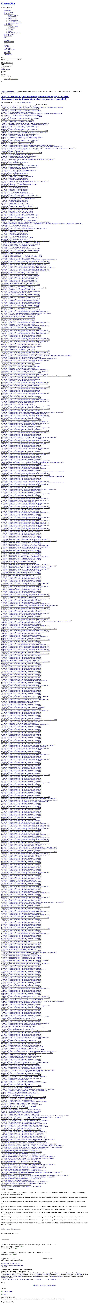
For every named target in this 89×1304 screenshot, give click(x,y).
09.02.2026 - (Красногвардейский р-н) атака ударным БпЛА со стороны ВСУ (23, 1137)
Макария (79, 1274)
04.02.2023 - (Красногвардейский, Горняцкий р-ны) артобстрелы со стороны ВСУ (25, 654)
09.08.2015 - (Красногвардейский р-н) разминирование (17, 212)
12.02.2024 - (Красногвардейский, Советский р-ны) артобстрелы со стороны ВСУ (25, 1017)
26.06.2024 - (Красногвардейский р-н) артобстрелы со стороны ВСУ (21, 1059)
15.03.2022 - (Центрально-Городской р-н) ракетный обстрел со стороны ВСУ (23, 288)
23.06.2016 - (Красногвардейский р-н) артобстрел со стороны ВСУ (20, 248)
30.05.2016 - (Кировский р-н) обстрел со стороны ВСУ (17, 237)
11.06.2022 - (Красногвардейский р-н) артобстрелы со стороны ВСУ (21, 346)
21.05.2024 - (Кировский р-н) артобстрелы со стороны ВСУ (18, 1048)
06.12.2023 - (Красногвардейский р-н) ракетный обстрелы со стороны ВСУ (23, 969)
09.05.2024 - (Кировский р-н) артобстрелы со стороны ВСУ (18, 1040)
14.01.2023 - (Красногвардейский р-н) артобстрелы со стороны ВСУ (21, 635)
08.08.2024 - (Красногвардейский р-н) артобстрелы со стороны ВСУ (21, 1078)
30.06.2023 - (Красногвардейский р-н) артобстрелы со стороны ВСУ (21, 792)
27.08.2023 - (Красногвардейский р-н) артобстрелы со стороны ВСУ (21, 875)
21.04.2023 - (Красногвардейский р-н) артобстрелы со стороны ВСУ (21, 717)
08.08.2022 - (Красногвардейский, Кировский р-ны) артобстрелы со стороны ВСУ (25, 415)
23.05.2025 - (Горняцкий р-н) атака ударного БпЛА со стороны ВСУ (21, 1111)
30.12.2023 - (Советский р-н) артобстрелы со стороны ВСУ (18, 984)
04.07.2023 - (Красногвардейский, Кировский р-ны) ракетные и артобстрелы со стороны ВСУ (29, 798)
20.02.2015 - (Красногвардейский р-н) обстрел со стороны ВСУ (19, 165)
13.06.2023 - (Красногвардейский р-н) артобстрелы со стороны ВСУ (21, 770)
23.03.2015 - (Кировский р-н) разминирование (14, 178)
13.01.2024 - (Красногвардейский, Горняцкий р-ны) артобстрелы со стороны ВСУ (25, 996)
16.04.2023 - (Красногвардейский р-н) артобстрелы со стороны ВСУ (21, 712)
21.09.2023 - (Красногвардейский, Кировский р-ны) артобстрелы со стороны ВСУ (25, 914)
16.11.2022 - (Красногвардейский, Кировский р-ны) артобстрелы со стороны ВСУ (25, 556)
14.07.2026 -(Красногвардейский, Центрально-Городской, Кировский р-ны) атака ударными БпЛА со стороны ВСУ (35, 1175)
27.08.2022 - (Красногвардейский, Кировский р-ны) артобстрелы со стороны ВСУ (25, 442)
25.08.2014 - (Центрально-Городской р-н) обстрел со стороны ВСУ (20, 118)
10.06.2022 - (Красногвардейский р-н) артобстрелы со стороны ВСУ (21, 344)
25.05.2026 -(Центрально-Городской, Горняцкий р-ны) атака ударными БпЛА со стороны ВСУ (29, 1144)
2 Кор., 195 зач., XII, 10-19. (8, 1279)
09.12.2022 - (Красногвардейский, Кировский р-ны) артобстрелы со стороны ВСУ (25, 586)
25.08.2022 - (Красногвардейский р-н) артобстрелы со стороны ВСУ (21, 439)
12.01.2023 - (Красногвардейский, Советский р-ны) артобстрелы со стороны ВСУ (25, 632)
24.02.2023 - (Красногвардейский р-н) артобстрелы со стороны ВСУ (21, 682)
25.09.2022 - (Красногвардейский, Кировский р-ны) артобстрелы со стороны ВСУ (25, 481)
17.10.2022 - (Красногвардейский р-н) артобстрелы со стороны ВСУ (21, 514)
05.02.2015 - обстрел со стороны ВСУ (12, 151)
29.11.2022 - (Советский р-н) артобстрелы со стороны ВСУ (18, 575)
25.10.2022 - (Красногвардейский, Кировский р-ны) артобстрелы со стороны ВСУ (25, 525)
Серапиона (61, 1273)
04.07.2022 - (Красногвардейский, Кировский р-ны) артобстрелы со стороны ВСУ (25, 374)
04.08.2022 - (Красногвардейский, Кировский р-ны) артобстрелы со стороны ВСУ (25, 409)
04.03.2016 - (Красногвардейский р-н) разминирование (17, 226)
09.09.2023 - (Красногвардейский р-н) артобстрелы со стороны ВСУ (21, 896)
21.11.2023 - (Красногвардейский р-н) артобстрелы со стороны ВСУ (21, 958)
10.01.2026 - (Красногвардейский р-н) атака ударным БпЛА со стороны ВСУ (23, 1133)
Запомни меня (7, 66)
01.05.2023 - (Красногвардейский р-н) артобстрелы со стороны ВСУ (21, 726)
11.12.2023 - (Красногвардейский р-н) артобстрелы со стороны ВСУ (21, 973)
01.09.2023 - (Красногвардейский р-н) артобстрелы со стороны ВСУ (21, 883)
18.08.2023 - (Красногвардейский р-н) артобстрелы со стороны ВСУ (21, 861)
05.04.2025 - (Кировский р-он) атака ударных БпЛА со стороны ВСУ (21, 1104)
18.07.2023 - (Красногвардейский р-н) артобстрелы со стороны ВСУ (21, 817)
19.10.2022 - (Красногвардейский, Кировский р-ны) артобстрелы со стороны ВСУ (25, 517)
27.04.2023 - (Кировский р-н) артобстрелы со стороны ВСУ (18, 723)
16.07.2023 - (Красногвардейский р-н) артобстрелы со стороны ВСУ (21, 814)
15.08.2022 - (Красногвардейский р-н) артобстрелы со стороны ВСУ (21, 426)
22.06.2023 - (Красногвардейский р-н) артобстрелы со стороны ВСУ (21, 781)
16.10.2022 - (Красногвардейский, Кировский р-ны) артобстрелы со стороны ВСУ (25, 512)
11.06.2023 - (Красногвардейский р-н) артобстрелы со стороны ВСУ (21, 767)
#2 (3, 1252)
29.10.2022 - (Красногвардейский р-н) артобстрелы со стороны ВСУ (21, 531)
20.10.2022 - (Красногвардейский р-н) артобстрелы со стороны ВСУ (21, 519)
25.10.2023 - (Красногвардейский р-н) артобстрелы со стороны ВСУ (21, 944)
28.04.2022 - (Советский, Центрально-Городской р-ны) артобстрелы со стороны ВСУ (26, 313)
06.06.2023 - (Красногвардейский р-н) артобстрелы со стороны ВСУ (21, 761)
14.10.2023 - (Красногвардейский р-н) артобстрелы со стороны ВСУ (21, 932)
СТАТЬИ (10, 29)
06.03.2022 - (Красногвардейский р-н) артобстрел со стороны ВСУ (20, 302)
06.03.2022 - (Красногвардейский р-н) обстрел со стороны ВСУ (19, 281)
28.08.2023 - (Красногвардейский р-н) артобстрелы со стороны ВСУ (21, 877)
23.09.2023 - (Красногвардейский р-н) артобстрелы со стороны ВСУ (21, 916)
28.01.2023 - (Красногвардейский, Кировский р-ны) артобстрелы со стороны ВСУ (25, 647)
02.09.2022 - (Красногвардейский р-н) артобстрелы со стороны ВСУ (21, 451)
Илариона (8, 1274)
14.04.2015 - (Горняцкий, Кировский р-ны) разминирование (18, 184)
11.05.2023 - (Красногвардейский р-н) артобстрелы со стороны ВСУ (21, 735)
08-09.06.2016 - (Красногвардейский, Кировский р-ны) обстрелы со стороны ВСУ (25, 241)
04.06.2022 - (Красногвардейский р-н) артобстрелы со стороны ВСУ (21, 335)
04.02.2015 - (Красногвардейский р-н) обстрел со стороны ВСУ (19, 150)
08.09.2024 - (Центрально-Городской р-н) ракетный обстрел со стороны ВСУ (23, 1082)
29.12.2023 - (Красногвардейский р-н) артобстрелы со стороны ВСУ (21, 982)
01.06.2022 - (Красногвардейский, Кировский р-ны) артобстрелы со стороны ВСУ (25, 330)
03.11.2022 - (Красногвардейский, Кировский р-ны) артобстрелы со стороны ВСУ (25, 539)
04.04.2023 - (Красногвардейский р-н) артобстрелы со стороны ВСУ (21, 706)
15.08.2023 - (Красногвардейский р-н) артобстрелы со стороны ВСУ (21, 856)
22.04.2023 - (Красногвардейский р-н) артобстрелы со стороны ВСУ (21, 718)
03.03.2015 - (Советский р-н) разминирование (14, 172)
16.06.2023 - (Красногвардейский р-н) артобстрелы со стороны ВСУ (21, 773)
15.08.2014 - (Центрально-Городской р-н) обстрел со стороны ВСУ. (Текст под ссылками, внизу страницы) (32, 107)
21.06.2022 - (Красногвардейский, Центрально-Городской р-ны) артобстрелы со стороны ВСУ (29, 358)
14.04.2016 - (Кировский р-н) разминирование (14, 233)
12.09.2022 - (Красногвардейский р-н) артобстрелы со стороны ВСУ (21, 464)
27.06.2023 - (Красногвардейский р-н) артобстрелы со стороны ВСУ (21, 787)
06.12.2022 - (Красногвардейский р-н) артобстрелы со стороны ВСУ (21, 581)
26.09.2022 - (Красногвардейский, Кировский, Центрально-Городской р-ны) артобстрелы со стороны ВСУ (32, 483)
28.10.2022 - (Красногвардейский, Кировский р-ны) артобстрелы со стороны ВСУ (25, 530)
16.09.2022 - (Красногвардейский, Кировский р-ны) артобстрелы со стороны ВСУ (25, 468)
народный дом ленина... (11, 79)
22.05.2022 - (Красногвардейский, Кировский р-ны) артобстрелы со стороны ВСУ (25, 322)
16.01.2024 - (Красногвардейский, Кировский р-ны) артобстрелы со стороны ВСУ (25, 998)
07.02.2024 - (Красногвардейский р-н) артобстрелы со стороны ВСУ (21, 1013)
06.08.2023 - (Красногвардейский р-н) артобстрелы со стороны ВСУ (21, 845)
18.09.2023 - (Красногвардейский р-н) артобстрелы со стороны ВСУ (21, 910)
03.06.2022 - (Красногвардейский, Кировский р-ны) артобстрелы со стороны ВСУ (25, 333)
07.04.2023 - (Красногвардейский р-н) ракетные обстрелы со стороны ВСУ (23, 707)
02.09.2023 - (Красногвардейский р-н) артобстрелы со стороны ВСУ (21, 885)
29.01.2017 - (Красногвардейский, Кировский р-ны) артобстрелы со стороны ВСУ (25, 263)
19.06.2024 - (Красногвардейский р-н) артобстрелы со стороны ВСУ (21, 1056)
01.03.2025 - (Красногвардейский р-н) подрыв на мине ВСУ (18, 1100)
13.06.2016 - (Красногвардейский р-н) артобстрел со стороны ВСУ (20, 244)
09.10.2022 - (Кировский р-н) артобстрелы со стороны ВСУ (18, 501)
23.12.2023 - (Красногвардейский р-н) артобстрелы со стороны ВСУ (21, 977)
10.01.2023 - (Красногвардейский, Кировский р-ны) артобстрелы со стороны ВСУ (25, 630)
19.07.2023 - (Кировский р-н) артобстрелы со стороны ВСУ (18, 819)
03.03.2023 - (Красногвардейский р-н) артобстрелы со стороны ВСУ (21, 688)
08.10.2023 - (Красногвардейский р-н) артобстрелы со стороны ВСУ (21, 927)
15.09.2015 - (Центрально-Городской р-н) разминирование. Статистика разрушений (25, 222)
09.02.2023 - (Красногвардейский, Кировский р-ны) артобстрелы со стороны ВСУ (25, 662)
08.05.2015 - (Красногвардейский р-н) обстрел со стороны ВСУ (19, 195)
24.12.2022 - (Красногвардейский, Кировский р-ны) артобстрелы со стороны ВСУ (25, 608)
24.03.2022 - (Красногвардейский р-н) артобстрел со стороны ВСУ (20, 296)
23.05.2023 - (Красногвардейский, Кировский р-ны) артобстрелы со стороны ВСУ (25, 748)
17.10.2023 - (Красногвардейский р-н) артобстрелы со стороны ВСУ (21, 935)
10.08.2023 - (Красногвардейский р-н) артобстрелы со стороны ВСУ (21, 850)
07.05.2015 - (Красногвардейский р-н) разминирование (17, 194)
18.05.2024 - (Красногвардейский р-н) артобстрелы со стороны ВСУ (21, 1045)
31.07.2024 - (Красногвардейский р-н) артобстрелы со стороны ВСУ (21, 1075)
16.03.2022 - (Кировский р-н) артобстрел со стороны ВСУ (18, 289)
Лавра (44, 1273)
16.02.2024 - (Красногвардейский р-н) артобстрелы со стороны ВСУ (21, 1020)
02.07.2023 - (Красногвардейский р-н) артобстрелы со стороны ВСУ (21, 795)
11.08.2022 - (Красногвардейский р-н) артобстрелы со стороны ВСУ (21, 420)
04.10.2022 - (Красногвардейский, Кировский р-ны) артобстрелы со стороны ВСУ (25, 493)
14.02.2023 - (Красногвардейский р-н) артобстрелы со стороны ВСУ (21, 669)
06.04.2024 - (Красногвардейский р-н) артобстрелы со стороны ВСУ (21, 1035)
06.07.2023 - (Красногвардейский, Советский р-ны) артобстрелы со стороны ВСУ (25, 801)
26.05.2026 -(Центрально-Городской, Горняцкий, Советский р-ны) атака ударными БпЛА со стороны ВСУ (32, 1145)
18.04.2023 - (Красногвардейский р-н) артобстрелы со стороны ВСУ (21, 713)
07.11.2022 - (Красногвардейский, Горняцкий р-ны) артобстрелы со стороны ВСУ (25, 545)
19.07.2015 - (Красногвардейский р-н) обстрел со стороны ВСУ (19, 208)
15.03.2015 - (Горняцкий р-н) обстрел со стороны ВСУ (17, 176)
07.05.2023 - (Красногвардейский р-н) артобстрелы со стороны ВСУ (21, 732)
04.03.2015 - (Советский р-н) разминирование (14, 173)
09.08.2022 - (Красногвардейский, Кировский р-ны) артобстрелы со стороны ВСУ (25, 417)
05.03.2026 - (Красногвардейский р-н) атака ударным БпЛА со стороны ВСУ (23, 1141)
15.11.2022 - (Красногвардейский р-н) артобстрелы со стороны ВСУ (21, 555)
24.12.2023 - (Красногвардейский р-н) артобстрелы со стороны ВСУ (21, 979)
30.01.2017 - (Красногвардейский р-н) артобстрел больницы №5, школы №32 (23, 264)
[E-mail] (28, 102)
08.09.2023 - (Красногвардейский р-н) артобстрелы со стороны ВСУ (21, 894)
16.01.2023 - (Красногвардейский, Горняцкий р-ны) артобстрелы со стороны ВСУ (25, 636)
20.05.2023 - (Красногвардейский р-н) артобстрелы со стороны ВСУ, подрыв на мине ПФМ (28, 745)
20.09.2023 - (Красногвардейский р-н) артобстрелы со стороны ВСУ (21, 913)
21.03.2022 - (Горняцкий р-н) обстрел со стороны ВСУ (17, 292)
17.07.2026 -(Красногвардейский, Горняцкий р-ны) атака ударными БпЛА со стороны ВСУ (28, 1177)
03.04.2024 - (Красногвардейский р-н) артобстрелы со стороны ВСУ (21, 1032)
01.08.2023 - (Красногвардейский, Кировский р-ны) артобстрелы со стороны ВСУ (25, 837)
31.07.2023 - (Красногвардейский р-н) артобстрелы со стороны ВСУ (21, 836)
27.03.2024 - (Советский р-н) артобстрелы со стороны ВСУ (18, 1029)
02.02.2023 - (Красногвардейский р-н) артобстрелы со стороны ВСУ (21, 652)
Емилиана (79, 1273)
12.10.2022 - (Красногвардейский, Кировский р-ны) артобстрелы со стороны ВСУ (25, 506)
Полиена (68, 1273)
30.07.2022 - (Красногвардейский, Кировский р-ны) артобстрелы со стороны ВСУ (25, 401)
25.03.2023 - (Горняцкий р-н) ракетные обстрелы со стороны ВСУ (20, 701)
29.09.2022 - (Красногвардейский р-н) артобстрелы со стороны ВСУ (21, 486)
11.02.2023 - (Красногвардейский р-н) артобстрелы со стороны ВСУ (21, 665)
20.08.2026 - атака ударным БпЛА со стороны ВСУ (16, 1185)
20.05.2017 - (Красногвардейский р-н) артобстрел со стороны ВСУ (20, 275)
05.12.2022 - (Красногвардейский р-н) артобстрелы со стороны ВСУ (21, 580)
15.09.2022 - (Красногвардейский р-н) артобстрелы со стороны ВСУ (21, 467)
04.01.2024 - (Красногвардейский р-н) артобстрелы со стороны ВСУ (21, 990)
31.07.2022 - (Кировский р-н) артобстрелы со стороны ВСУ (18, 402)
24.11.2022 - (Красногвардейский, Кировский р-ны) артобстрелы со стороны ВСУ (25, 569)
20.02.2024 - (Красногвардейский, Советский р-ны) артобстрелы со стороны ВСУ (25, 1023)
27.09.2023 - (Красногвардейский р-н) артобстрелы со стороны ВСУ (21, 919)
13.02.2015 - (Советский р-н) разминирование (14, 161)
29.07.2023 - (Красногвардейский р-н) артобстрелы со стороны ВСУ (21, 833)
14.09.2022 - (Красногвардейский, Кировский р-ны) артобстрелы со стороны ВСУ (25, 465)
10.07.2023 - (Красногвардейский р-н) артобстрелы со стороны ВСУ (21, 804)
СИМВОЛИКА (12, 17)
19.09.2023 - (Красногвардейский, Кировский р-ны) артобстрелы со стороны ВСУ (25, 911)
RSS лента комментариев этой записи (12, 1265)
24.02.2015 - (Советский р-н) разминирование (14, 168)
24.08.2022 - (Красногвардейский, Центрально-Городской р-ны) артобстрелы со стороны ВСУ (29, 437)
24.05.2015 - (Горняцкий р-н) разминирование (14, 200)
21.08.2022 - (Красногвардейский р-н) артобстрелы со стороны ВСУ (21, 434)
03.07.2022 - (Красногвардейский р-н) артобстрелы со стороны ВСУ (21, 373)
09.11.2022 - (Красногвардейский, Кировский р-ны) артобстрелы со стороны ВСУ (25, 547)
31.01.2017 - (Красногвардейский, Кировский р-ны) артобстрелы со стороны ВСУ (25, 266)
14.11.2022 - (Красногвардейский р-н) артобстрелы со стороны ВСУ (21, 553)
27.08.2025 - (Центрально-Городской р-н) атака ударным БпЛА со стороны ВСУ (24, 1120)
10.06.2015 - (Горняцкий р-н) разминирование (14, 203)
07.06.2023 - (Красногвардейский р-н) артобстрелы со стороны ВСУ (21, 762)
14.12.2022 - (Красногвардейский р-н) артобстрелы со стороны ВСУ (21, 592)
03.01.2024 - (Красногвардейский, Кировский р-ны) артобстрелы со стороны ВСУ (25, 988)
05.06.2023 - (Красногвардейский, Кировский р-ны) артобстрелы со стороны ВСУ (25, 759)
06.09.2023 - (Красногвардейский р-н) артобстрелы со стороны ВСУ (21, 891)
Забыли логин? (5, 69)
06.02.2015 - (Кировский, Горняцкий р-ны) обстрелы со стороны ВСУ (21, 153)
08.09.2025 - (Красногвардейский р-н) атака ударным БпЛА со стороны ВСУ (23, 1125)
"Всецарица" (4, 1277)
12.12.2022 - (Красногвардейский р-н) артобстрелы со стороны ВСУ (21, 591)
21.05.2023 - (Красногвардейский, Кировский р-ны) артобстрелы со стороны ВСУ (25, 746)
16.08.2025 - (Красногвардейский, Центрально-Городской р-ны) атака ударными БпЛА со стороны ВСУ (31, 1117)
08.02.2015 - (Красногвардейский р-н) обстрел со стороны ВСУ (19, 156)
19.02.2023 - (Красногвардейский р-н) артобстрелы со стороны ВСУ (21, 676)
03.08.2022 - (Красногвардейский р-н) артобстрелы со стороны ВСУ (21, 407)
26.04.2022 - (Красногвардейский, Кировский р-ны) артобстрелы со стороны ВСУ (25, 311)
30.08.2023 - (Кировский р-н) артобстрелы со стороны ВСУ (18, 880)
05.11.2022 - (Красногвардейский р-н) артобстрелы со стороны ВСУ (21, 542)
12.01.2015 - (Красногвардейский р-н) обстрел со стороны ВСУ (19, 126)
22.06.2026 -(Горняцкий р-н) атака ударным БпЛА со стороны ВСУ (21, 1163)
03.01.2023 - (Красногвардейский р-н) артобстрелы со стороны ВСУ (21, 624)
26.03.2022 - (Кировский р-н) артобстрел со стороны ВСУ (18, 297)
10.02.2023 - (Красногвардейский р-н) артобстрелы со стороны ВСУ (21, 663)
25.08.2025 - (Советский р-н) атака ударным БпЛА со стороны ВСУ (21, 1186)
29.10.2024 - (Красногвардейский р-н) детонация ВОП (17, 1084)
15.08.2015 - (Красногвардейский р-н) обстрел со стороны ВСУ (19, 215)
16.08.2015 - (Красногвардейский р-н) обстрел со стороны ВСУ (19, 217)
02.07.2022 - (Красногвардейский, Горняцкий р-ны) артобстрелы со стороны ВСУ (25, 371)
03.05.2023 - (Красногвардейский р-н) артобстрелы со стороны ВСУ (21, 729)
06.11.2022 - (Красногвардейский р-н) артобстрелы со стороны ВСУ (21, 544)
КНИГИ (10, 31)
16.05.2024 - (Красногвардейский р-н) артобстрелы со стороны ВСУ (21, 1043)
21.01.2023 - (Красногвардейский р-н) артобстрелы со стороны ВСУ (21, 641)
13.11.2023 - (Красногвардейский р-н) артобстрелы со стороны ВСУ (21, 955)
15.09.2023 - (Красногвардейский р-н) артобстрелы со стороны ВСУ (21, 905)
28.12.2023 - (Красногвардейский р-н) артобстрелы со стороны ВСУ (21, 980)
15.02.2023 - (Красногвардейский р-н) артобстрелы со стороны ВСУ (21, 671)
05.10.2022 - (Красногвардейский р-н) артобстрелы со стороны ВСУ (21, 495)
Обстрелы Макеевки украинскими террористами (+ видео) (18, 106)
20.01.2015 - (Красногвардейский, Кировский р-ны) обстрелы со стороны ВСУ (24, 131)
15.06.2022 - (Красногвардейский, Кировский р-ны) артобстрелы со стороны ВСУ (25, 351)
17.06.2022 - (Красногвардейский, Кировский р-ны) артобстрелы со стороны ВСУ (25, 352)
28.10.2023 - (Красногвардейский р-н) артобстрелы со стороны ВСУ (21, 946)
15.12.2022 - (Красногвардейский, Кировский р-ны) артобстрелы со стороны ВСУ (25, 594)
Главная (3, 91)
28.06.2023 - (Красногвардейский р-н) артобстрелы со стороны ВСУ (21, 789)
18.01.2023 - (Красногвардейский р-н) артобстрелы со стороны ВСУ (21, 638)
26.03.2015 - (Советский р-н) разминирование (14, 179)
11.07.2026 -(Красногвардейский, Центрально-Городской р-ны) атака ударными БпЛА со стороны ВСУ (31, 1172)
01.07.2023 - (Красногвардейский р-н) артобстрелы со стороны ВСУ (21, 793)
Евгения (52, 1276)
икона (39, 1273)
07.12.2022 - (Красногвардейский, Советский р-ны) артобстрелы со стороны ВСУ (25, 583)
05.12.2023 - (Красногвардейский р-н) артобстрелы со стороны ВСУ (21, 968)
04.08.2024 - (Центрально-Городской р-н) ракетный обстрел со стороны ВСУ (23, 1076)
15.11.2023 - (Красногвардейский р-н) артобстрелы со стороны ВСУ (21, 957)
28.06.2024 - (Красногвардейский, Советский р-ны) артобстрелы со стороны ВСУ (25, 1062)
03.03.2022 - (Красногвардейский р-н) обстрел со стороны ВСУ (19, 280)
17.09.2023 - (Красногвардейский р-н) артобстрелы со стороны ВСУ (21, 908)
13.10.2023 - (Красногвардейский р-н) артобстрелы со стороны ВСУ (21, 930)
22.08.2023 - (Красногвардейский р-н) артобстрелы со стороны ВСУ (21, 867)
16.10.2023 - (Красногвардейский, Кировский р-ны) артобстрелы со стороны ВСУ (25, 933)
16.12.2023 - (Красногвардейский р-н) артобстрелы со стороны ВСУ (21, 974)
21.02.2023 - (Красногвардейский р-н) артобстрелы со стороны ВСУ (21, 679)
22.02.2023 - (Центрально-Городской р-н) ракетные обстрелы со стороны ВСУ (24, 680)
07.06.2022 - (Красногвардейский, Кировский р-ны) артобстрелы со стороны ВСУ (25, 340)
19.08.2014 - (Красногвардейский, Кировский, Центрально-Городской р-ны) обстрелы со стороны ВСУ (31, 113)
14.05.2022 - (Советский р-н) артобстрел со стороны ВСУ (18, 319)
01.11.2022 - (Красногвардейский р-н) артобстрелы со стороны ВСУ (21, 536)
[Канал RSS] (4, 1294)
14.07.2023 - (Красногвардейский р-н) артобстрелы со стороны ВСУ (21, 811)
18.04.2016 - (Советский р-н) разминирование (14, 234)
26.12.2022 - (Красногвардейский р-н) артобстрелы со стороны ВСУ (21, 611)
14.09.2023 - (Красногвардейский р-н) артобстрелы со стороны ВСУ (21, 903)
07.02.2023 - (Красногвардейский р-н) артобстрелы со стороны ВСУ (21, 658)
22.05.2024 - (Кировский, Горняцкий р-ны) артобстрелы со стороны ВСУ (22, 1050)
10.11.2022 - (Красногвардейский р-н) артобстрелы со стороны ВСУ (21, 548)
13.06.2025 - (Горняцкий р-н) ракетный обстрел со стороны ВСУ (20, 1114)
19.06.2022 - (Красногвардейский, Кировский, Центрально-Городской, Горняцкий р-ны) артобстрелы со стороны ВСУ (36, 355)
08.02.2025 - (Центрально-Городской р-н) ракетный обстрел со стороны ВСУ (23, 1097)
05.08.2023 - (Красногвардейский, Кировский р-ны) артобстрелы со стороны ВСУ (25, 844)
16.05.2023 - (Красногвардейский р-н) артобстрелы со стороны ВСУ (21, 740)
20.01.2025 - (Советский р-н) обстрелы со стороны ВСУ (17, 1095)
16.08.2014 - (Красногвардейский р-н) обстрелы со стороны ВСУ (20, 109)
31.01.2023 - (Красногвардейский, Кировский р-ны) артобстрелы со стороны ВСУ (25, 651)
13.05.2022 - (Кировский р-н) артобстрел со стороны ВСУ (18, 318)
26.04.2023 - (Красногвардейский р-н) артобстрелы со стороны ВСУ (21, 721)
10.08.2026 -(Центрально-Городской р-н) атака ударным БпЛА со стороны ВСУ (24, 1181)
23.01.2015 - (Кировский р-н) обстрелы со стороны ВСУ (17, 135)
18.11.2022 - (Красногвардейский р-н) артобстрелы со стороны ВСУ (21, 559)
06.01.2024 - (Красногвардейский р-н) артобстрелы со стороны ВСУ (21, 993)
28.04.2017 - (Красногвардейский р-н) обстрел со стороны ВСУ (19, 272)
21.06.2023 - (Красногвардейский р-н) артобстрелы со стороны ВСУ (21, 779)
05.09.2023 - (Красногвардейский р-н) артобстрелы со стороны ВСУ (21, 889)
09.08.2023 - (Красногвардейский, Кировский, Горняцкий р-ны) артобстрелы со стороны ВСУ (29, 848)
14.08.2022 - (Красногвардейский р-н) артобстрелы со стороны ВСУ (21, 424)
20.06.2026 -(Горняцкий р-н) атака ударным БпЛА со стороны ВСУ (21, 1161)
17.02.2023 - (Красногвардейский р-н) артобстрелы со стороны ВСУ (21, 674)
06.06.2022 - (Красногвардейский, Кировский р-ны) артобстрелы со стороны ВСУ (25, 338)
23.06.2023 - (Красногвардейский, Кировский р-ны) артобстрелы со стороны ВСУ (25, 782)
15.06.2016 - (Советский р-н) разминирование (14, 247)
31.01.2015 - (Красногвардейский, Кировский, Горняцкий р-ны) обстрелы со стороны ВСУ (28, 145)
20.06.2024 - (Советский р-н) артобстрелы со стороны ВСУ (18, 1057)
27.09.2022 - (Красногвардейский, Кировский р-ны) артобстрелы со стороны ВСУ (25, 484)
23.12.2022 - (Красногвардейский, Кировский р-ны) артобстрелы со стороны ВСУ (25, 607)
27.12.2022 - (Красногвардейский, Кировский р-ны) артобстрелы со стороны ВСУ (25, 613)
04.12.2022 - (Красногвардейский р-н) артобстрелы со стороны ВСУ (21, 578)
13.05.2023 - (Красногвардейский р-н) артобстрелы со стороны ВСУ (21, 739)
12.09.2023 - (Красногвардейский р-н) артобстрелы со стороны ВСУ (21, 900)
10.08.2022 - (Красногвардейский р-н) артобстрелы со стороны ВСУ (21, 418)
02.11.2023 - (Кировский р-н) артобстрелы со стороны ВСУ (18, 949)
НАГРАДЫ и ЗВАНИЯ (14, 23)
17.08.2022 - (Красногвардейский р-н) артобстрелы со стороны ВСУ (21, 429)
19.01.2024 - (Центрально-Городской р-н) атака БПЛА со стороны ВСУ (22, 999)
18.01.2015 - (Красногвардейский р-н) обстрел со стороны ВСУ (19, 129)
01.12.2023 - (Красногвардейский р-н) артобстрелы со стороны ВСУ (21, 965)
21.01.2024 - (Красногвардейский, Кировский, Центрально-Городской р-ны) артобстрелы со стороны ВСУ (32, 1001)
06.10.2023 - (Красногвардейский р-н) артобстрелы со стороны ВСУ (21, 925)
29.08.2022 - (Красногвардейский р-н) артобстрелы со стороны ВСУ (21, 445)
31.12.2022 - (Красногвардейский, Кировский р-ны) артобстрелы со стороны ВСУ (25, 619)
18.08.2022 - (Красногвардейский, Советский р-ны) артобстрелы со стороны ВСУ (25, 431)
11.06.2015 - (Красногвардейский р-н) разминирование (17, 204)
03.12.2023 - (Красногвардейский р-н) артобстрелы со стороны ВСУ (21, 966)
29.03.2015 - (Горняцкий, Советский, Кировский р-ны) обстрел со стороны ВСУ (24, 181)
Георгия (44, 1274)
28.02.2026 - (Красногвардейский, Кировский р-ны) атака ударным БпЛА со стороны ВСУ (28, 1139)
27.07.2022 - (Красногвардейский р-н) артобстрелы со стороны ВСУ (21, 396)
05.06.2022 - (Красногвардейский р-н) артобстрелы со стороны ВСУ (21, 336)
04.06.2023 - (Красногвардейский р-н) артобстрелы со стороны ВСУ (21, 757)
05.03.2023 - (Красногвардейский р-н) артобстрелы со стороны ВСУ (21, 690)
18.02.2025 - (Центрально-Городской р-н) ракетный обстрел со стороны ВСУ (23, 1098)
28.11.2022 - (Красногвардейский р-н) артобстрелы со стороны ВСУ (21, 574)
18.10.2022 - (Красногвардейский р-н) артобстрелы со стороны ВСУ (21, 515)
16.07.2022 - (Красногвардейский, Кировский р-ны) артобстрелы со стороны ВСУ (25, 387)
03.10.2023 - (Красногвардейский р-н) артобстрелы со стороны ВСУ (21, 924)
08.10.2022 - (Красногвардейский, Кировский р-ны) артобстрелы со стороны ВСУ (25, 500)
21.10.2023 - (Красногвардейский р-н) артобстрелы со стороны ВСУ (21, 940)
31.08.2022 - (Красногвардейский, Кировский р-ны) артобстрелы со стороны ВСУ (25, 448)
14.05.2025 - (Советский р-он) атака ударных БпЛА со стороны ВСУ (21, 1109)
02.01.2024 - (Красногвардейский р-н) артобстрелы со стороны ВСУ (21, 987)
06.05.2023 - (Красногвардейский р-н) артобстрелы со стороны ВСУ (21, 731)
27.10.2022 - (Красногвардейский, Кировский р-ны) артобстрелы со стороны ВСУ (25, 528)
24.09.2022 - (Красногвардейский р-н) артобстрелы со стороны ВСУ (21, 479)
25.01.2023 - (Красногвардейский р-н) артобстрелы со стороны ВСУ (21, 643)
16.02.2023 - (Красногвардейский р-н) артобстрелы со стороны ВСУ (21, 673)
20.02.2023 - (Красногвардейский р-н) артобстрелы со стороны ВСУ (21, 677)
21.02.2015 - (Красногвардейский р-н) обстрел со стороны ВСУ (19, 167)
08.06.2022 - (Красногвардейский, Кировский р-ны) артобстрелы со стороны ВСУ (25, 341)
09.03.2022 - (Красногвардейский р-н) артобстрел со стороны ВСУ (20, 305)
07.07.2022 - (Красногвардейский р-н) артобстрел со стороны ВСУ (20, 377)
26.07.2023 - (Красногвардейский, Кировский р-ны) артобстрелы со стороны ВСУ (25, 828)
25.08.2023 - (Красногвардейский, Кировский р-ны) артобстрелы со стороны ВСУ (25, 872)
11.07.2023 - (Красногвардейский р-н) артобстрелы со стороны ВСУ (21, 806)
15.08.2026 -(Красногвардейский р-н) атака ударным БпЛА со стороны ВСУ (23, 1183)
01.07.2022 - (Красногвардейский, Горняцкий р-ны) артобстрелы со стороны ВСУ (25, 369)
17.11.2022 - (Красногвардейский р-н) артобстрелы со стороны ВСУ (21, 558)
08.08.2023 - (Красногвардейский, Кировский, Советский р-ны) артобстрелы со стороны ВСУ (29, 847)
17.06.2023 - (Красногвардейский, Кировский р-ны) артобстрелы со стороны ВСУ (25, 775)
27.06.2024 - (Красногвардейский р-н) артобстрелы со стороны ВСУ (21, 1061)
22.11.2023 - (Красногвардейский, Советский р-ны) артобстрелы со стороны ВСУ (25, 960)
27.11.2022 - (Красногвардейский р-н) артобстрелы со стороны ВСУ (21, 572)
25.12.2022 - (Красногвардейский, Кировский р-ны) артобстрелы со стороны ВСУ (25, 610)
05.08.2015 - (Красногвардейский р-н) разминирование (17, 209)
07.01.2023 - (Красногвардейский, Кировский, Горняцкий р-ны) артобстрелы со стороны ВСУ (29, 629)
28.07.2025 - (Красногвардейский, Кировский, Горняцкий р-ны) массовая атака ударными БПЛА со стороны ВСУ (35, 1115)
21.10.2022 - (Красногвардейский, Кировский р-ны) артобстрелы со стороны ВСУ (25, 520)
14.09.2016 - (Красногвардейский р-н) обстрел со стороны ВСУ (19, 258)
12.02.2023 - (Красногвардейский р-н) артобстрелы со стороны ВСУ (21, 666)
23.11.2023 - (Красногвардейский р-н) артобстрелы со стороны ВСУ (21, 962)
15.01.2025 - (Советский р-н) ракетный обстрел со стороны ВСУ (20, 1093)
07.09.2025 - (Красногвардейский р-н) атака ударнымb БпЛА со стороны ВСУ (24, 1123)
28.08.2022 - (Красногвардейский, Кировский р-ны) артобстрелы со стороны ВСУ (25, 443)
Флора (35, 1273)
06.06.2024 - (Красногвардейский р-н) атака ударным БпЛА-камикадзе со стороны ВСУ (27, 1053)
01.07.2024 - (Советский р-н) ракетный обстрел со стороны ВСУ (20, 1064)
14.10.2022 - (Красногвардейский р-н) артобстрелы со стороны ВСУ (21, 509)
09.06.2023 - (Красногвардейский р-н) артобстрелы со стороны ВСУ (21, 764)
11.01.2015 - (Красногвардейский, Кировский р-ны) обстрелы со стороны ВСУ (24, 124)
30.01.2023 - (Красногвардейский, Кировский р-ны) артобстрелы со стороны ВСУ (25, 649)
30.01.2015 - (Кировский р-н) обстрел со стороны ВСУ (17, 143)
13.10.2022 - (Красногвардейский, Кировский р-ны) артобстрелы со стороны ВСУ (25, 508)
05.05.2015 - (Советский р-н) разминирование (14, 192)
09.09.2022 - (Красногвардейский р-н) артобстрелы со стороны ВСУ (21, 459)
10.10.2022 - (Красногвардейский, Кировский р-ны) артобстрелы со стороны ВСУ (25, 503)
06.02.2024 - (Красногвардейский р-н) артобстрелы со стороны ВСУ (21, 1012)
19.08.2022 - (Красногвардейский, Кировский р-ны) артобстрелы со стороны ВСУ (25, 432)
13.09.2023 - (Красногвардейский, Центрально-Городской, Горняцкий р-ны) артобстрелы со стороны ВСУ (32, 902)
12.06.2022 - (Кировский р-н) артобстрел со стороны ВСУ (18, 347)
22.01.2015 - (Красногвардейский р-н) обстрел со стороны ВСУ (19, 134)
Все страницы (5, 1188)
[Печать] (22, 102)
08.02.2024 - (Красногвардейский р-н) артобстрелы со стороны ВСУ (21, 1015)
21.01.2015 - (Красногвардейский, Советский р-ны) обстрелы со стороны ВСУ (24, 132)
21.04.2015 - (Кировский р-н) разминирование (14, 189)
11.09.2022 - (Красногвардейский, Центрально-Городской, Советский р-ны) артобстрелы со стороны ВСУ (32, 462)
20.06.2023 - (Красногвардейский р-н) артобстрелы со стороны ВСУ (21, 778)
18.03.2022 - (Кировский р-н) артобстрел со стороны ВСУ (18, 308)
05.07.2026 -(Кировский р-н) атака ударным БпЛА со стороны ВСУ (21, 1169)
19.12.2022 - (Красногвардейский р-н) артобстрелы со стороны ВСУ (21, 600)
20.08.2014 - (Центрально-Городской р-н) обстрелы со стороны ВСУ (21, 115)
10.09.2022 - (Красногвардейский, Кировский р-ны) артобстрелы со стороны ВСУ (25, 461)
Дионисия (14, 1274)
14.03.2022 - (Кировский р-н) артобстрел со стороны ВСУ (18, 286)
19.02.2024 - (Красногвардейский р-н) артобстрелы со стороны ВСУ (21, 1021)
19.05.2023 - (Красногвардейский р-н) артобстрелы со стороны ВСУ (21, 743)
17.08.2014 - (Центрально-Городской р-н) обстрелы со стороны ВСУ (21, 110)
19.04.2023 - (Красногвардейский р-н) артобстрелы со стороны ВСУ (21, 715)
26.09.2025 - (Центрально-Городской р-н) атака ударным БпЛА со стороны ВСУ (24, 1126)
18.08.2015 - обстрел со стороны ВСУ (12, 219)
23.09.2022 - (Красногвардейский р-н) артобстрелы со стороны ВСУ (21, 478)
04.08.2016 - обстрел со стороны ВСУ (12, 253)
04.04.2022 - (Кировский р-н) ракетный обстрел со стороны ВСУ (20, 300)
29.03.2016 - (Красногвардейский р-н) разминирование (17, 230)
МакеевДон (8, 3)
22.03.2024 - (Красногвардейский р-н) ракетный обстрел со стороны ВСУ (22, 1028)
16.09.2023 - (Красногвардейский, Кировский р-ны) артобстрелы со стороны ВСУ (25, 907)
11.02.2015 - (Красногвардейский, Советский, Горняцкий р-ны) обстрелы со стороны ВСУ (27, 159)
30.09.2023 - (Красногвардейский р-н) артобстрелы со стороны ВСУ (21, 921)
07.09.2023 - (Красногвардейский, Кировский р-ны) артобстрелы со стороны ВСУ (25, 892)
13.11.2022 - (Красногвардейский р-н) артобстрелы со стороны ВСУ (21, 552)
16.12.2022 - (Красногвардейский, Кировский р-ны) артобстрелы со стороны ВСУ (25, 596)
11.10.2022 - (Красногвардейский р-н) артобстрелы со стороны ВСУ (21, 504)
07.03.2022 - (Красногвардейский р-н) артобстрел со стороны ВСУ (20, 303)
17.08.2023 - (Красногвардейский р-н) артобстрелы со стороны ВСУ (21, 859)
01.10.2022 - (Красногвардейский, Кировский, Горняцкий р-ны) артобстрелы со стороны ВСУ (29, 489)
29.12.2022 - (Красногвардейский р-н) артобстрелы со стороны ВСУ (21, 616)
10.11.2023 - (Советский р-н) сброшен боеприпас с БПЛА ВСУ (19, 954)
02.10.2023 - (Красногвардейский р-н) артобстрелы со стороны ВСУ (21, 922)
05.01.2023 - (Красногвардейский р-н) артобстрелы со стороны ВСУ (21, 627)
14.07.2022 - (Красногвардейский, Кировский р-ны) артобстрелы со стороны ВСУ (25, 382)
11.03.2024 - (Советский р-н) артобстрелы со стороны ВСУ (18, 1026)
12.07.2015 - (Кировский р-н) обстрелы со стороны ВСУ (17, 206)
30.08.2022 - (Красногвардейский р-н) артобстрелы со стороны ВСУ (21, 446)
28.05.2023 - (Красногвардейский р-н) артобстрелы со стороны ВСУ (21, 751)
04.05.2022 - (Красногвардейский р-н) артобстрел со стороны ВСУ (20, 314)
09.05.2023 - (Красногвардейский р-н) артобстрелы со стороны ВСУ (21, 734)
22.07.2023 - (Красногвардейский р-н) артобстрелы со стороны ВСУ (21, 822)
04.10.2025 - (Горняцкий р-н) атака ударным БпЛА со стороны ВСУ (21, 1130)
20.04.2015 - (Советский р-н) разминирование (14, 187)
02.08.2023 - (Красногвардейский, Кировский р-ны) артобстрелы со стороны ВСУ (25, 839)
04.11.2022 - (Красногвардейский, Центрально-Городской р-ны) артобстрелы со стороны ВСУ (28, 541)
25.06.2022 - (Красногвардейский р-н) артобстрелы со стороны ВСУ (21, 363)
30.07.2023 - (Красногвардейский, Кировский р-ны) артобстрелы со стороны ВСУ (25, 834)
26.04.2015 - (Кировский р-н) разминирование (14, 190)
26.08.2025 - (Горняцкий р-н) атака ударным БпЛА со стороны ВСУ (21, 1119)
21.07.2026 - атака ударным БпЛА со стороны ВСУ (16, 1180)
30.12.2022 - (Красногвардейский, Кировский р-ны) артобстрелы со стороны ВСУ (25, 618)
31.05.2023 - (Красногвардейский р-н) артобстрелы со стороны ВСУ (21, 753)
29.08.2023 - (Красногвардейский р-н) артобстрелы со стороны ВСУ (21, 878)
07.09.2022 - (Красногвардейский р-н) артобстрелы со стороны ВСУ (21, 457)
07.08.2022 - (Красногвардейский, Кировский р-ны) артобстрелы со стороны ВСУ (25, 413)
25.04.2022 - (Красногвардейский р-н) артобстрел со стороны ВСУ (20, 310)
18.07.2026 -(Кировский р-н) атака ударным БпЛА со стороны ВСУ (21, 1178)
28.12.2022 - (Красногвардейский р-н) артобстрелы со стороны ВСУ (21, 614)
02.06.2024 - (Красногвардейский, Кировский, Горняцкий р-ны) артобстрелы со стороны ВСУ (29, 1051)
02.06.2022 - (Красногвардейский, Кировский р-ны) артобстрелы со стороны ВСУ (25, 332)
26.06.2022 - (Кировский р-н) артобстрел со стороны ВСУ (18, 365)
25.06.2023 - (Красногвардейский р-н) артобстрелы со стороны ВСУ (21, 786)
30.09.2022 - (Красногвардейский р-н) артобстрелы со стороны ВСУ (21, 487)
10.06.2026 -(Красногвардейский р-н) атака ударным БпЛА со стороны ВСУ (23, 1155)
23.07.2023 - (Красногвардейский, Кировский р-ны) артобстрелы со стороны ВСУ (25, 823)
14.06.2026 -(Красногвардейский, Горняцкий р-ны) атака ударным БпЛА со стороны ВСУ (27, 1158)
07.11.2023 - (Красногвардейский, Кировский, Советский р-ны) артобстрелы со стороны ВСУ (29, 952)
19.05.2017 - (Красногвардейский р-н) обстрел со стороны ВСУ (19, 274)
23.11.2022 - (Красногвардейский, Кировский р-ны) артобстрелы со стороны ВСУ (25, 567)
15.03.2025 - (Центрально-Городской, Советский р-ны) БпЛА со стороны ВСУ (24, 1101)
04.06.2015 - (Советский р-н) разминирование (14, 201)
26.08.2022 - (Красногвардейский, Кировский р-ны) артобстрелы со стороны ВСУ (25, 440)
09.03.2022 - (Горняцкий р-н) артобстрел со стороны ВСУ (18, 283)
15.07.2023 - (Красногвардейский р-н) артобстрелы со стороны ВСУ (21, 812)
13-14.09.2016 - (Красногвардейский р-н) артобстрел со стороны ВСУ (21, 256)
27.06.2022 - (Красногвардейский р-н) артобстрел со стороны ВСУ (20, 366)
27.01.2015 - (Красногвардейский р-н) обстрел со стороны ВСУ (19, 140)
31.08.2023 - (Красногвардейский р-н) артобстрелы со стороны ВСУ (21, 881)
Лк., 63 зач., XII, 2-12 (54, 1279)
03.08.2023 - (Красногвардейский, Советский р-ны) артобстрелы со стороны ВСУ (25, 841)
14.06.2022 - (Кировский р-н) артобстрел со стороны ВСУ (18, 349)
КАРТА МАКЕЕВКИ (14, 21)
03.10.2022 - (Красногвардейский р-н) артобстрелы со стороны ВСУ (21, 492)
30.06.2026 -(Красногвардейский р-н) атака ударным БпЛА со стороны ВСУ (23, 1167)
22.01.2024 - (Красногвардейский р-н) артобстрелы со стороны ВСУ (21, 1002)
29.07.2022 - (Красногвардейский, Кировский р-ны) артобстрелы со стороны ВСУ (25, 399)
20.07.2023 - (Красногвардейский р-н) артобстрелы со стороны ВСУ (21, 820)
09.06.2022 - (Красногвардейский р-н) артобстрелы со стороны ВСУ (21, 343)
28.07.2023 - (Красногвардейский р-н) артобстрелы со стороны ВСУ (21, 831)
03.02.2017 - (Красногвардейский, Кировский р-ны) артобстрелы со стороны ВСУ (25, 270)
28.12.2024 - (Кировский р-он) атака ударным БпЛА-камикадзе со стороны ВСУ (24, 1090)
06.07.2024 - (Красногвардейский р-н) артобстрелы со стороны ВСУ (21, 1065)
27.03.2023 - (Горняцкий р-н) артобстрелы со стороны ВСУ (18, 702)
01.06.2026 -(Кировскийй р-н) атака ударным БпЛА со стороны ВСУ (21, 1152)
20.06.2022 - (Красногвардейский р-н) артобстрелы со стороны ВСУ (21, 357)
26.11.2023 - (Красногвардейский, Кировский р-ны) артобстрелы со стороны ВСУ (25, 963)
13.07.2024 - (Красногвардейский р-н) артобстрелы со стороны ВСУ (21, 1068)
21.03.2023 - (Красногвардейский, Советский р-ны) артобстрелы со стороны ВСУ (25, 699)
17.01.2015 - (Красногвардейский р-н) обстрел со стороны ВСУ (19, 128)
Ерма (56, 1273)
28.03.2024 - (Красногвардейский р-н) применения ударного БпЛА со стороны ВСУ (26, 1031)
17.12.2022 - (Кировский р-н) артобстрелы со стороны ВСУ (18, 597)
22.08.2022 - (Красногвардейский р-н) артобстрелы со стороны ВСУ (21, 435)
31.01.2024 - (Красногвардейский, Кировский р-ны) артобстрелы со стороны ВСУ (25, 1006)
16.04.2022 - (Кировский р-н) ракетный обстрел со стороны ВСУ (20, 307)
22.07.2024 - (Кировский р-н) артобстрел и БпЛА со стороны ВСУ (20, 1072)
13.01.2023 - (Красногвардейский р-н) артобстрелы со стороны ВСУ (21, 633)
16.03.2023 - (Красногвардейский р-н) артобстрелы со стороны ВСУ (21, 698)
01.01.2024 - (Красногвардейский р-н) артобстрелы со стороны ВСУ (21, 985)
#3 (3, 1244)
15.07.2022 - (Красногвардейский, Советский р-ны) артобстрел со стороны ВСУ (24, 384)
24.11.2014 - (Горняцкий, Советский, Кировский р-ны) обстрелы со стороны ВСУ (25, 123)
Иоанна (39, 1274)
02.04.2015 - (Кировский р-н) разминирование (14, 183)
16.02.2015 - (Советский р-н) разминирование (14, 162)
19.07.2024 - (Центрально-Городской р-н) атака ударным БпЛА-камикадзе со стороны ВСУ (28, 1070)
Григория (36, 1276)
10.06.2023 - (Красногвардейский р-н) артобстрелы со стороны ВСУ (21, 765)
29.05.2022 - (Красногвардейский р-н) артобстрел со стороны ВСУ (20, 327)
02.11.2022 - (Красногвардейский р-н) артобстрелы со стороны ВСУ (21, 537)
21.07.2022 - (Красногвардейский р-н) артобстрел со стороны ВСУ (20, 390)
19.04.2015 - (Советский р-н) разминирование (14, 186)
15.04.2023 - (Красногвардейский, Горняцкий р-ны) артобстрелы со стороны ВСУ (25, 710)
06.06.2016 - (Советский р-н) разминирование (14, 239)
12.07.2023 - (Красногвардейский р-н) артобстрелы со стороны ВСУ (21, 808)
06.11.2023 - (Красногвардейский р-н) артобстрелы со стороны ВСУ (21, 951)
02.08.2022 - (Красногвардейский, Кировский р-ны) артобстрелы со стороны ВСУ (25, 406)
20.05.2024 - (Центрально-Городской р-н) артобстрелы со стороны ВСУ (22, 1046)
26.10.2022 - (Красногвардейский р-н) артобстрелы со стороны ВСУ (21, 526)
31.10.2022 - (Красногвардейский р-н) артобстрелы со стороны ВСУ (21, 534)
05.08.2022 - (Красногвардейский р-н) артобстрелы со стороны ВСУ (21, 410)
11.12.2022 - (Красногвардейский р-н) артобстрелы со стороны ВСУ (21, 589)
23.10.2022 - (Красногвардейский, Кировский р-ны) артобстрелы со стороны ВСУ (25, 523)
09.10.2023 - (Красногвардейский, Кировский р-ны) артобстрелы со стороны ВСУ (25, 929)
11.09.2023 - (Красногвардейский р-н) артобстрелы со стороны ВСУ (21, 899)
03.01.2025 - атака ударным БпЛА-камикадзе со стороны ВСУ (19, 1092)
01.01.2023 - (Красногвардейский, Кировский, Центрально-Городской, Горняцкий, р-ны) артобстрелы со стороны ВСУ (36, 621)
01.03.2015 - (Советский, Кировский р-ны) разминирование (18, 170)
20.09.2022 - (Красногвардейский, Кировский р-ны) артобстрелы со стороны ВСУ (25, 475)
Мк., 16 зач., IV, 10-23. (23, 1279)
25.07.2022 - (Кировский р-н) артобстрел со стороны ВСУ (18, 395)
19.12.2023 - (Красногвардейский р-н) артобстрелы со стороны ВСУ (21, 976)
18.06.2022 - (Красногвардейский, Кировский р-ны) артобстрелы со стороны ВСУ (25, 354)
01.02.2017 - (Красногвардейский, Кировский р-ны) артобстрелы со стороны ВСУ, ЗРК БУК (28, 267)
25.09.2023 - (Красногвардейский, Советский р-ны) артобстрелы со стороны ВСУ (25, 918)
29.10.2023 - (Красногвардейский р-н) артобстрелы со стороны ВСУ (21, 947)
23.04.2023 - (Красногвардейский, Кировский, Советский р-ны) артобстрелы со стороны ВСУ (29, 720)
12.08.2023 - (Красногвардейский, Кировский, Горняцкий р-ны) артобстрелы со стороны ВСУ (29, 852)
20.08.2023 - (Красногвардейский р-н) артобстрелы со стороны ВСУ (21, 864)
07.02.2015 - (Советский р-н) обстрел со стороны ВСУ (17, 154)
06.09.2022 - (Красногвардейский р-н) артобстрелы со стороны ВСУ (21, 456)
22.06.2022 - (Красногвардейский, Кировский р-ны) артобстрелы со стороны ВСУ (25, 360)
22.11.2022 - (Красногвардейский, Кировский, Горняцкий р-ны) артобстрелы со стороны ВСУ (29, 566)
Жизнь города (10, 91)
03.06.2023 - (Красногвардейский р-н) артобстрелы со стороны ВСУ (21, 756)
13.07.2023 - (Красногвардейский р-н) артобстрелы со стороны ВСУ (21, 809)
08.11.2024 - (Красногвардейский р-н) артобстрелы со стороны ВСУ (21, 1086)
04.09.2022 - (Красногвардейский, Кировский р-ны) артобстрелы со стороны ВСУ (25, 454)
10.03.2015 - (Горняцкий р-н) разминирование (14, 175)
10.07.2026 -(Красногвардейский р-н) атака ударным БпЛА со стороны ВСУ (23, 1170)
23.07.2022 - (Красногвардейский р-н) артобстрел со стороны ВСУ (20, 391)
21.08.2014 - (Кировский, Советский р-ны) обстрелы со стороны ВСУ (21, 117)
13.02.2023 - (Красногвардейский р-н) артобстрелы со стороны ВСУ (21, 668)
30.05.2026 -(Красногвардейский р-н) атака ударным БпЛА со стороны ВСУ (23, 1148)
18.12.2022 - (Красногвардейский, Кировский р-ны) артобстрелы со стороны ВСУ (25, 599)
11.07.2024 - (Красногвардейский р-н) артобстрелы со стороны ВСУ (21, 1067)
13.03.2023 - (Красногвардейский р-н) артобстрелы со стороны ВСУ (21, 695)
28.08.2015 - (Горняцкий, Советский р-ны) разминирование (18, 220)
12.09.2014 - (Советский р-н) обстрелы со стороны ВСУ (17, 120)
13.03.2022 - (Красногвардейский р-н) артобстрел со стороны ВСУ (20, 285)
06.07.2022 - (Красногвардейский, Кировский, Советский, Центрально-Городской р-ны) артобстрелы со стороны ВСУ (36, 376)
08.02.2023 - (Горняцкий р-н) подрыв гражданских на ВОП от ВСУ (21, 660)
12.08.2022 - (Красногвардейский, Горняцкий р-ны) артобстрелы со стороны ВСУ (25, 421)
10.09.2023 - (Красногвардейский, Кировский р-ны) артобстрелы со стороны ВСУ (25, 897)
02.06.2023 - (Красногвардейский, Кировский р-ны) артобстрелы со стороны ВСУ (25, 754)
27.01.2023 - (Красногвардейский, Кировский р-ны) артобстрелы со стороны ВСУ (25, 646)
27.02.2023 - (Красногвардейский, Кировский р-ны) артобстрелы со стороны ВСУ (25, 685)
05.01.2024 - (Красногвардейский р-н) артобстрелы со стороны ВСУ (21, 991)
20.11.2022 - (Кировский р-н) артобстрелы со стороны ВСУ (18, 563)
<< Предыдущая (5, 1229)
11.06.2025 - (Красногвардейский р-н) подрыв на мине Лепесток (20, 1112)
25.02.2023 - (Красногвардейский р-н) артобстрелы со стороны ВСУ (21, 684)
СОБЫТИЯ (11, 28)
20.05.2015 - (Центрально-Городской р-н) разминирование (18, 198)
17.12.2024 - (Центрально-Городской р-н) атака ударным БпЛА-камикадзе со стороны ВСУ (28, 1089)
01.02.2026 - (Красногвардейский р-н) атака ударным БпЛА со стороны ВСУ (23, 1136)
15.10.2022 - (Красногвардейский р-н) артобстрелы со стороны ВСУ (21, 511)
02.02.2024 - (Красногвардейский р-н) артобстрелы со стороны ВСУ (21, 1009)
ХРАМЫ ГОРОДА (13, 26)
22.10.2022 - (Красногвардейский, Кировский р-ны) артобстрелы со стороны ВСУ (25, 522)
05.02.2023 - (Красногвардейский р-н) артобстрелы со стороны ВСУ (21, 655)
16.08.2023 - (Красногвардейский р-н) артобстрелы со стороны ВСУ (21, 858)
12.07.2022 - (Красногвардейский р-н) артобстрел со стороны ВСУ (20, 379)
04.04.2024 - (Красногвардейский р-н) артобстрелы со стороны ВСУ (21, 1034)
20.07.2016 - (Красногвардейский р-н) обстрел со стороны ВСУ (19, 252)
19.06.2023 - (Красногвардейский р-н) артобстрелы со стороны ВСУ (21, 776)
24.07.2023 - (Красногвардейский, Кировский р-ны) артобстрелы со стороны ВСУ (25, 825)
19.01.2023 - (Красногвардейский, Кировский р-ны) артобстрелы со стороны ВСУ (25, 640)
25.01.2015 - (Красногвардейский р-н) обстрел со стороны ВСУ (19, 139)
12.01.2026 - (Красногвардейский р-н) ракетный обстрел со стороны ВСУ (22, 1134)
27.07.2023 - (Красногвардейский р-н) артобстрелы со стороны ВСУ (21, 830)
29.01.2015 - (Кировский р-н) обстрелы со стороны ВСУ (17, 142)
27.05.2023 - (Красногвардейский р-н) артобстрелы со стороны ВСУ (21, 750)
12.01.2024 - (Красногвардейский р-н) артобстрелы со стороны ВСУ (21, 995)
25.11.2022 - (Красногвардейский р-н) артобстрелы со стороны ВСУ (21, 570)
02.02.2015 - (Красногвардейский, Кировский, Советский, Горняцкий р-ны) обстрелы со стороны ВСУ (31, 146)
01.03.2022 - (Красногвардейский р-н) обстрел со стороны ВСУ (19, 278)
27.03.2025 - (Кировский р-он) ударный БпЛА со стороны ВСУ (19, 1103)
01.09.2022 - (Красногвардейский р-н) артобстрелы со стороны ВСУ (21, 450)
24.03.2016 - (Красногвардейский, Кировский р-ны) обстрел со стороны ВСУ (24, 228)
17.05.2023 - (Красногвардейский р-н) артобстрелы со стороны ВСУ (21, 742)
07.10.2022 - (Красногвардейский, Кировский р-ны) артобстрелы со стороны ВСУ (25, 498)
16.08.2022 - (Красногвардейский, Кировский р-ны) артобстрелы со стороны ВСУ (25, 428)
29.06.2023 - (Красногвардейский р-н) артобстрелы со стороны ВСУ (21, 790)
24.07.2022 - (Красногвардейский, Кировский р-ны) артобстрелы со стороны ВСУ (25, 393)
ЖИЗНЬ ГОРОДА (13, 15)
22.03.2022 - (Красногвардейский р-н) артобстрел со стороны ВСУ (20, 294)
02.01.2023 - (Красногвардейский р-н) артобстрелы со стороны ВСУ (21, 622)
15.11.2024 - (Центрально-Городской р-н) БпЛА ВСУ (16, 1087)
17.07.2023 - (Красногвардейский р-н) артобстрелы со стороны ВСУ (21, 815)
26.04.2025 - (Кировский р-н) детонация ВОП (14, 1108)
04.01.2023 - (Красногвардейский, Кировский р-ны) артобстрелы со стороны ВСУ (25, 625)
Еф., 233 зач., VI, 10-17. (40, 1279)
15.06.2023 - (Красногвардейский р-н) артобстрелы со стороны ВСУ (21, 772)
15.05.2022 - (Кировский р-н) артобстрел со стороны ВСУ (18, 321)
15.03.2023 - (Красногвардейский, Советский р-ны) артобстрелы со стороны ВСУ (25, 696)
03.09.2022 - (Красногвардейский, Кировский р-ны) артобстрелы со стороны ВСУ (25, 453)
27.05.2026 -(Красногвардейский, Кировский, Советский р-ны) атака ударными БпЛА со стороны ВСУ (31, 1147)
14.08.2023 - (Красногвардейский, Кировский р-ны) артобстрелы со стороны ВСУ (25, 855)
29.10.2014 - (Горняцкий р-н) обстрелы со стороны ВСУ (17, 121)
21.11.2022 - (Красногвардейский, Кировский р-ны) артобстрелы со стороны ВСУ (25, 564)
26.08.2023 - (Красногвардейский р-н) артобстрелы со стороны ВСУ (21, 874)
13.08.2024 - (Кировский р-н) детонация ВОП (14, 1079)
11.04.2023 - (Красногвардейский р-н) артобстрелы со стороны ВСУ (21, 709)
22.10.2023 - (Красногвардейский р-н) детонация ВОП (17, 941)
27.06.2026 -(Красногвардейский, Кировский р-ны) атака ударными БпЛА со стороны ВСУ (28, 1164)
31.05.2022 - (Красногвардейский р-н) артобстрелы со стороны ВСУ (21, 329)
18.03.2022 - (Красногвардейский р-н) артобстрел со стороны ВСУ (20, 291)
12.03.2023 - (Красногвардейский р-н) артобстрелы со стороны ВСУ (21, 693)
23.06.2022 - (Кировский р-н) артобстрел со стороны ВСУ (18, 362)
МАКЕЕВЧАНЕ (12, 18)
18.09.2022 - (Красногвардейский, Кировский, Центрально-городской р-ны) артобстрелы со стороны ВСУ (32, 472)
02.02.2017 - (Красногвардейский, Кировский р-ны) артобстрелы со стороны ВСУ (25, 269)
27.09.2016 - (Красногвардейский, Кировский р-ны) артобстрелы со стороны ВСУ (25, 261)
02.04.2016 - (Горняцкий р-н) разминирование (14, 231)
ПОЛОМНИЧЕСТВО (14, 32)
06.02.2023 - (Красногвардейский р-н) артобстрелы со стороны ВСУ (21, 657)
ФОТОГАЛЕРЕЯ (13, 20)
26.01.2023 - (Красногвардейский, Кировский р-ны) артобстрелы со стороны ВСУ (25, 644)
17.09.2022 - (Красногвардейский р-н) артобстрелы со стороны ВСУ (21, 470)
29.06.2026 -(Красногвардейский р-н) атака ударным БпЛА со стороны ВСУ (23, 1166)
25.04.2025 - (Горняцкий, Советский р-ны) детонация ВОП (18, 1106)
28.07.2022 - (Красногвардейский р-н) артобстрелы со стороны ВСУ (21, 398)
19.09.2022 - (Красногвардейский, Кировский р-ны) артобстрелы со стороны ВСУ (25, 473)
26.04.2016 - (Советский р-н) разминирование (14, 236)
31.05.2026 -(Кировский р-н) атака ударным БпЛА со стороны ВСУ (21, 1150)
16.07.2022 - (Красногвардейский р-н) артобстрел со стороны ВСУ (20, 385)
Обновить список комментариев (10, 1263)
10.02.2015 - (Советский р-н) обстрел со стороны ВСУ (17, 157)
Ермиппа (21, 1274)
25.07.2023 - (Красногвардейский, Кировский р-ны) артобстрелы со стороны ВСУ (25, 826)
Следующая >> (15, 1229)
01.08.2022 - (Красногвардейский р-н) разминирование (17, 404)
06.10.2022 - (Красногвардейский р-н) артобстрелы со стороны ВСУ (21, 497)
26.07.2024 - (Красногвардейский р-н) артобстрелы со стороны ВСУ (21, 1073)
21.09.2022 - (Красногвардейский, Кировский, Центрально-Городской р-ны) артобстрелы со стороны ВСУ (32, 476)
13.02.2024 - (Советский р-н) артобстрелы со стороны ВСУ (18, 1018)
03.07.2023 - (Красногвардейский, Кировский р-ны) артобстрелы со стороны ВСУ (25, 797)
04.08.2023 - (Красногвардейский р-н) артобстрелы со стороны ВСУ (21, 842)
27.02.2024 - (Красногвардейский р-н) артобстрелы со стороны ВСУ (21, 1024)
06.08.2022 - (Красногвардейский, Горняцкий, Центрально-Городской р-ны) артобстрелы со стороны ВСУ (32, 412)
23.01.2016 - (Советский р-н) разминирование (14, 225)
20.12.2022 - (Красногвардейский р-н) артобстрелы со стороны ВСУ (21, 602)
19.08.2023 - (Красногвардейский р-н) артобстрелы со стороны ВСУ (21, 863)
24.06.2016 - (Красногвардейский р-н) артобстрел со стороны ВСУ (20, 250)
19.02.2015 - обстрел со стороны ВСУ (12, 164)
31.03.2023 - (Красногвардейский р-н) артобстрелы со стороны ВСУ (21, 704)
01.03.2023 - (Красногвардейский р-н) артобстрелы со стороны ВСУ (21, 687)
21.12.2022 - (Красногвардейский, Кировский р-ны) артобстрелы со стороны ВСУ (25, 603)
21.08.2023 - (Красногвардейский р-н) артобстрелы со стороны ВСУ (21, 866)
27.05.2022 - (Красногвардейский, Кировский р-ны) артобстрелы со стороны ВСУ (25, 325)
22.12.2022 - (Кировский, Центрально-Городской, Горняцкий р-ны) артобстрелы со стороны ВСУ (30, 605)
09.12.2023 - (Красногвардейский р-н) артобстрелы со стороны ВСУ (21, 971)
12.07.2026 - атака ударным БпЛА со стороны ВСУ (16, 1174)
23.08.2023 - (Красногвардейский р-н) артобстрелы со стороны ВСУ (21, 869)
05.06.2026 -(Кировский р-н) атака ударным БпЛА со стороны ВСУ (21, 1153)
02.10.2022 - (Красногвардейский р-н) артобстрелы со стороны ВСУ (21, 490)
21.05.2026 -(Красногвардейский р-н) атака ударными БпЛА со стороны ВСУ (24, 1142)
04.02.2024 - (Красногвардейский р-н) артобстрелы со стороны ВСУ (21, 1010)
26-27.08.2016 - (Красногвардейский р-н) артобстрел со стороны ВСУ (21, 255)
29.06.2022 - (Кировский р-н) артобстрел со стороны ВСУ (18, 368)
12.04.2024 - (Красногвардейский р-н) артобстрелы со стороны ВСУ (21, 1039)
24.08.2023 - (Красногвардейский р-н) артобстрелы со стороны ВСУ (21, 870)
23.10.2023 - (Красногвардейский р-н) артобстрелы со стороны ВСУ (21, 943)
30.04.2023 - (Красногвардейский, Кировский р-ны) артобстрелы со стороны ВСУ (25, 724)
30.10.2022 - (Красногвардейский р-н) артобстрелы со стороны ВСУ (21, 533)
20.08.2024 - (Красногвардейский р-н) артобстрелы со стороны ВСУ (21, 1081)
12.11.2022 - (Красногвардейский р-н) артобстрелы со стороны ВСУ (21, 550)
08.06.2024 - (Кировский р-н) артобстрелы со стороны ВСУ (18, 1054)
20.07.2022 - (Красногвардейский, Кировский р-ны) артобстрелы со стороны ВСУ (25, 388)
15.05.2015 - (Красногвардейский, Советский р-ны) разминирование (21, 197)
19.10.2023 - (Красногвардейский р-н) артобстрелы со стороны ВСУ (21, 936)
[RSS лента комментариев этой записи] (9, 1239)
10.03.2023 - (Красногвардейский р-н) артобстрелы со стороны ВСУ (21, 691)
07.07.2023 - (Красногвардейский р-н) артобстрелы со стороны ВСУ (21, 803)
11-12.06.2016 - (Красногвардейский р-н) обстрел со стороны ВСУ (20, 242)
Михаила (58, 1276)
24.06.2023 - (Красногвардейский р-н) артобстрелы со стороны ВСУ (21, 784)
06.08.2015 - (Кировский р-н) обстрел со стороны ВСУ (17, 211)
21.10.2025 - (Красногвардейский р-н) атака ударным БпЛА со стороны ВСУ (23, 1131)
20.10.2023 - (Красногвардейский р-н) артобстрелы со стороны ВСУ (21, 938)
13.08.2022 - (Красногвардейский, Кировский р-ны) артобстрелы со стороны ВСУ (25, 423)
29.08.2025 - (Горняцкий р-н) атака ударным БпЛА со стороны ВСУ (21, 1122)
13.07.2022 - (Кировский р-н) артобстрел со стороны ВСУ (18, 380)
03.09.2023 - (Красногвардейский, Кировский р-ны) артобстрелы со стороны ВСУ (25, 886)
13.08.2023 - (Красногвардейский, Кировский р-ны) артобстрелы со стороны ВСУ (25, 853)
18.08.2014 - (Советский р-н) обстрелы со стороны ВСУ (17, 112)
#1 (3, 1259)
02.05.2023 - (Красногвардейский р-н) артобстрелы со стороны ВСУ (21, 728)
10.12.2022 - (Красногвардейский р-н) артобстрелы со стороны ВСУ (21, 588)
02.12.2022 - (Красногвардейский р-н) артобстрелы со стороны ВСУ (21, 577)
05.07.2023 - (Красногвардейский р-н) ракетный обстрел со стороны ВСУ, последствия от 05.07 (29, 800)
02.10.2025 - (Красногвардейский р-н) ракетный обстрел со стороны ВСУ (22, 1128)
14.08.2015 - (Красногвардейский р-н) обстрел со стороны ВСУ (19, 214)
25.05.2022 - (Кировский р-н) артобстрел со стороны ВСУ (18, 324)
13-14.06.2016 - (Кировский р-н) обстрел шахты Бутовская (18, 245)
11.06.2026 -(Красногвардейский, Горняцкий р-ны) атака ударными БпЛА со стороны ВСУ (28, 1156)
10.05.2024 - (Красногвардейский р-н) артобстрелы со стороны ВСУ (21, 1042)
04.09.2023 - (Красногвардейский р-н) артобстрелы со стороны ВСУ (21, 888)
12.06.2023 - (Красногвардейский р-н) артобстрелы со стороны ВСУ (21, 768)
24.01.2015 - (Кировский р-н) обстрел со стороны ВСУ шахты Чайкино (22, 137)
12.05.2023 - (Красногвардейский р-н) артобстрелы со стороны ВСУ (21, 737)
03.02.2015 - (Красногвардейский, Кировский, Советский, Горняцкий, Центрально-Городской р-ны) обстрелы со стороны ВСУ (38, 148)
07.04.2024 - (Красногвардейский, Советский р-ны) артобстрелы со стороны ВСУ (25, 1037)
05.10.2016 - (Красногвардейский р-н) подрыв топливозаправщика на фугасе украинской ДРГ (29, 259)
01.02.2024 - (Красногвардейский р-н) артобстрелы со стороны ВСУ (21, 1007)
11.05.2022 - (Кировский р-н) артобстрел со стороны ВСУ (18, 316)
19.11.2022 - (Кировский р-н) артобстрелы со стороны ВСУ (18, 561)
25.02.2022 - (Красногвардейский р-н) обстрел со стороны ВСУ (19, 277)
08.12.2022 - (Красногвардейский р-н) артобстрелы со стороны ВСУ (21, 585)
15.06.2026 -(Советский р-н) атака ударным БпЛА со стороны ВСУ (21, 1159)
